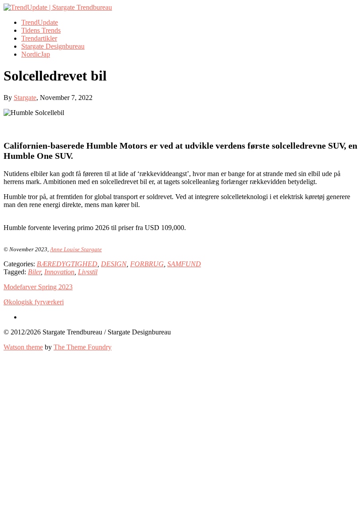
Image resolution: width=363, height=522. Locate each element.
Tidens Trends (41, 30)
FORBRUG (147, 264)
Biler (34, 272)
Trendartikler (39, 38)
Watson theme (23, 347)
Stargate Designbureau (53, 46)
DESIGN (114, 264)
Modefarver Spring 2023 (38, 287)
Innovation (59, 272)
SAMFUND (184, 264)
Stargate (25, 97)
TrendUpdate (39, 22)
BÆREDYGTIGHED (67, 264)
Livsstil (87, 272)
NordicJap (35, 54)
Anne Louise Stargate (76, 249)
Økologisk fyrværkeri (34, 302)
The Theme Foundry (83, 347)
